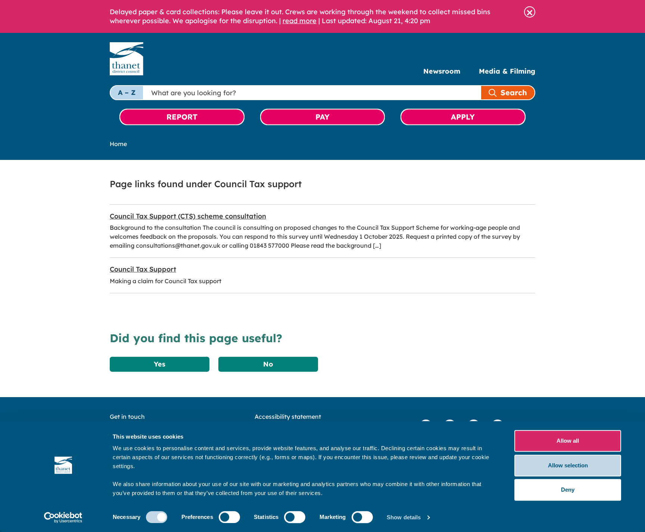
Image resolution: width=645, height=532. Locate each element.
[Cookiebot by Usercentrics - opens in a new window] (63, 517)
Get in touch (127, 416)
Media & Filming (507, 71)
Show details (404, 517)
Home (118, 144)
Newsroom (441, 71)
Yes (159, 364)
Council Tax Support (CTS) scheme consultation (188, 216)
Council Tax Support (143, 269)
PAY (322, 116)
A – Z (126, 92)
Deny (567, 489)
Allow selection (568, 465)
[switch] (229, 517)
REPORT (181, 116)
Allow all (568, 440)
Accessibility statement (288, 416)
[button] (529, 12)
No (268, 364)
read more (300, 20)
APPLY (463, 116)
